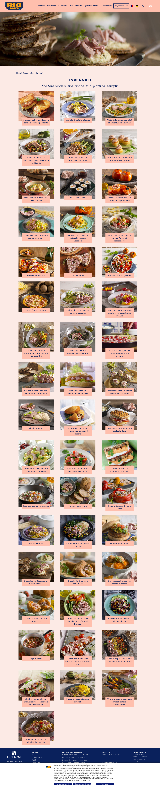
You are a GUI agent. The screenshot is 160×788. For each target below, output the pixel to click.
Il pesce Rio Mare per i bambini (74, 760)
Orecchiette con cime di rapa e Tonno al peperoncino (119, 238)
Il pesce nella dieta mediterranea (75, 754)
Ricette (106, 752)
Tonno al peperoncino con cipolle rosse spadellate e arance (119, 313)
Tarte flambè (78, 276)
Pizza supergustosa (36, 276)
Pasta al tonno (36, 544)
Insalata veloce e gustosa (119, 276)
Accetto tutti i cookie (62, 784)
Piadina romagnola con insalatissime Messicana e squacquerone (36, 702)
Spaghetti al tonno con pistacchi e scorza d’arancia (77, 238)
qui (87, 774)
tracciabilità (139, 752)
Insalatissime (37, 757)
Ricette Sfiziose (28, 73)
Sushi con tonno (77, 198)
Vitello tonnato (36, 428)
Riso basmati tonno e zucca (36, 506)
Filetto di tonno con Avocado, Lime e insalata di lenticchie (36, 160)
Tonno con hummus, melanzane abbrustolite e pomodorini (36, 353)
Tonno (34, 754)
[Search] (143, 6)
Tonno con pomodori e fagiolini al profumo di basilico (77, 621)
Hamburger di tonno (119, 544)
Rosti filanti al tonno (36, 310)
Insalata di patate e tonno (78, 120)
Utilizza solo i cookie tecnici (82, 784)
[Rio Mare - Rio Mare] (14, 6)
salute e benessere (72, 752)
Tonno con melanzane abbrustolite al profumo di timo (77, 661)
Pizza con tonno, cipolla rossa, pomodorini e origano (120, 353)
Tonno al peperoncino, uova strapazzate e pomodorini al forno (119, 662)
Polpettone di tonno (77, 506)
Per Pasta (36, 763)
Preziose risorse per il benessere (75, 757)
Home (18, 73)
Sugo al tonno (36, 659)
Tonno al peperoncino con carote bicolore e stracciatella (119, 702)
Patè (34, 760)
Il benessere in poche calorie (73, 763)
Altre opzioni (105, 784)
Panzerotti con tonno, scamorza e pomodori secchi (78, 431)
